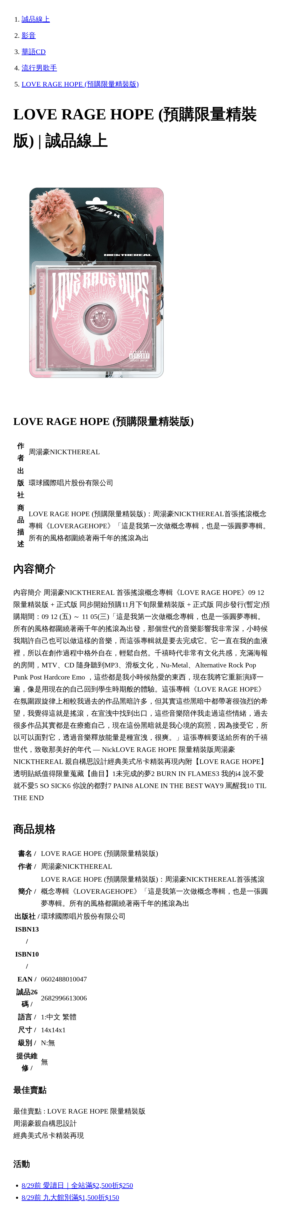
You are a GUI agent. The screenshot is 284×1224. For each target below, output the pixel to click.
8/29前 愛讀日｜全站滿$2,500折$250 (77, 1185)
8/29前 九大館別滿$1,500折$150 (70, 1197)
